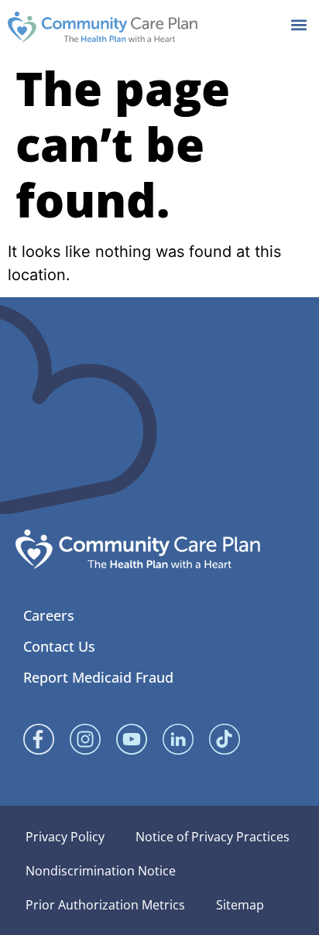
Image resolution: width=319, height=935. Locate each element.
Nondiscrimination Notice (101, 870)
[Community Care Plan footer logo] (137, 549)
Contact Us (59, 646)
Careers (48, 615)
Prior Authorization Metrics (105, 904)
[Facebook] (38, 739)
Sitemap (240, 904)
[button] (298, 24)
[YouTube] (131, 739)
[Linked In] (178, 739)
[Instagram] (85, 739)
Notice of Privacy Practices (212, 836)
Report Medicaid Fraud (98, 677)
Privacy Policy (65, 836)
